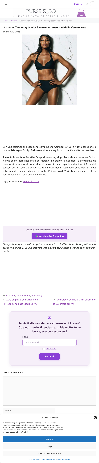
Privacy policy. (51, 349)
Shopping (78, 4)
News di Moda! (31, 181)
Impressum (66, 460)
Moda (20, 295)
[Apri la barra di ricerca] (87, 4)
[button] (95, 417)
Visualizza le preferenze (49, 453)
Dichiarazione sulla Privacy (51, 460)
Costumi (14, 21)
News (27, 295)
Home (6, 21)
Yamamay (37, 295)
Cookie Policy (35, 460)
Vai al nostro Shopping (51, 236)
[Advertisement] (49, 124)
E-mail (25, 337)
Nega (49, 446)
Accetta (49, 439)
